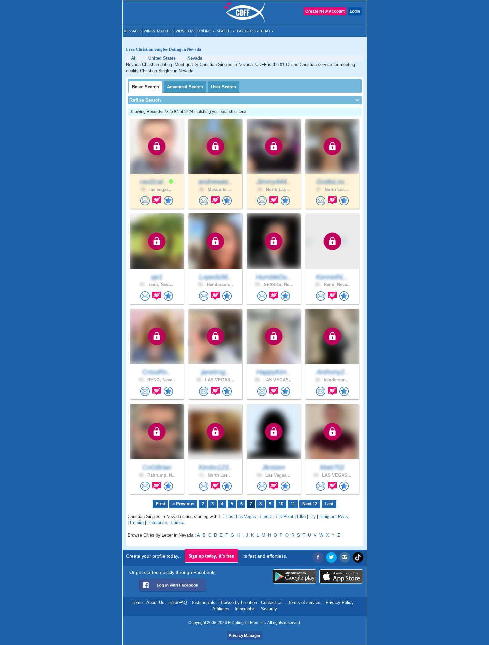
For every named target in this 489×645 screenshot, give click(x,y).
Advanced (185, 86)
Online (204, 30)
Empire (137, 522)
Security (269, 608)
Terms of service (304, 602)
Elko (301, 516)
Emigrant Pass (333, 516)
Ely (312, 516)
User (223, 86)
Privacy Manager (245, 635)
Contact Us (272, 602)
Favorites (246, 30)
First (160, 503)
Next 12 (309, 503)
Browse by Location (238, 602)
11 (293, 503)
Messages (132, 30)
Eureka (177, 522)
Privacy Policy (340, 602)
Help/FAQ (177, 602)
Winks (149, 30)
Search (224, 30)
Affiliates (220, 608)
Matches (165, 30)
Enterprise (157, 522)
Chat (265, 30)
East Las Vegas (241, 516)
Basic (145, 86)
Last (329, 503)
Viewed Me (185, 30)
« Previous (183, 503)
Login (355, 11)
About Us (155, 602)
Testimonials (203, 602)
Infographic (245, 608)
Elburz (266, 516)
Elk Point (284, 516)
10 (281, 503)
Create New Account (325, 11)
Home (137, 602)
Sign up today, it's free (211, 555)
